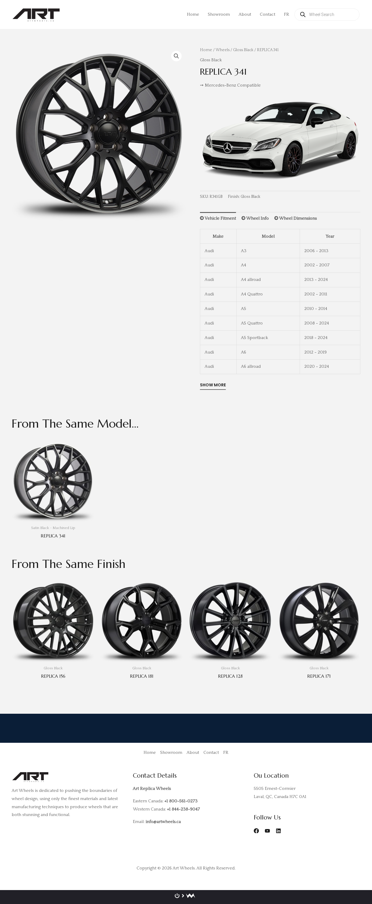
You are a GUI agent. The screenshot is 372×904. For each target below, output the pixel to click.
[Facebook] (256, 830)
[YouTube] (267, 830)
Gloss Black (243, 50)
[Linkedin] (278, 830)
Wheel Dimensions (297, 218)
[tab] (218, 218)
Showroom (219, 14)
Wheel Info (257, 218)
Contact (267, 14)
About (245, 14)
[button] (176, 56)
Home (193, 14)
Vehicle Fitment (220, 218)
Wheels (223, 50)
